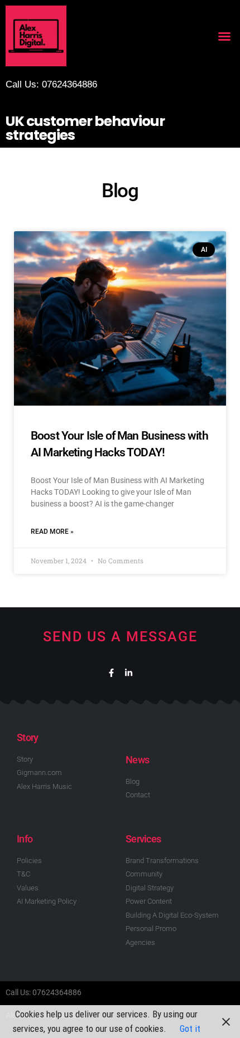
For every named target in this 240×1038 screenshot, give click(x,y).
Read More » (52, 531)
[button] (224, 36)
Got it (190, 1028)
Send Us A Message (120, 636)
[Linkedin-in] (128, 673)
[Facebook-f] (111, 673)
